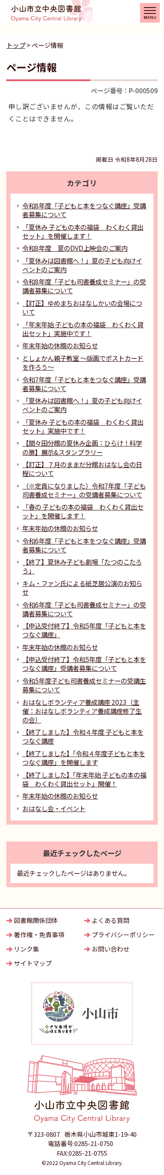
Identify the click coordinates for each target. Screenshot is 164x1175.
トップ (15, 45)
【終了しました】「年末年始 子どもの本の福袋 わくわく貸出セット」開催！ (84, 779)
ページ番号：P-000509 (124, 90)
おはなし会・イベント (53, 808)
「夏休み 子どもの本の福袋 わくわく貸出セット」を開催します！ (82, 231)
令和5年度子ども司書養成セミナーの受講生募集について (84, 685)
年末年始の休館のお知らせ (60, 345)
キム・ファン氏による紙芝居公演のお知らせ (82, 587)
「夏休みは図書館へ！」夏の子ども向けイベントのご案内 (82, 265)
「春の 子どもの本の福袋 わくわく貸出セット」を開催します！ (82, 511)
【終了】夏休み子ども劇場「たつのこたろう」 (82, 566)
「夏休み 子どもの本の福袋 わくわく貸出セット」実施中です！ (82, 426)
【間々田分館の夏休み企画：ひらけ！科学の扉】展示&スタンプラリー (82, 447)
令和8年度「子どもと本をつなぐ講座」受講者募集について (84, 210)
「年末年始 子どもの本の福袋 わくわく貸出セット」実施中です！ (82, 329)
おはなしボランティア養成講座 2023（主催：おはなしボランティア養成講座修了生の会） (82, 710)
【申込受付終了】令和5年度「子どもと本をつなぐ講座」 (84, 630)
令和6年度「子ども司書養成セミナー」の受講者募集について (84, 609)
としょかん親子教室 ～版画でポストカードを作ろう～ (82, 362)
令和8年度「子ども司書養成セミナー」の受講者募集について (84, 286)
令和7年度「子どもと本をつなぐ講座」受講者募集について (84, 384)
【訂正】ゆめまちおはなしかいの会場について (82, 307)
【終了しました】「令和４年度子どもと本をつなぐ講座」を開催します (83, 758)
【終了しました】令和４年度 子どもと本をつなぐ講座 (82, 736)
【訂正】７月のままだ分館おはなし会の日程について (82, 469)
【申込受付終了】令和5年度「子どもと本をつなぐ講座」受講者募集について (84, 664)
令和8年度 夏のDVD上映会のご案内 (74, 247)
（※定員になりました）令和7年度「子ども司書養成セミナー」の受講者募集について (84, 490)
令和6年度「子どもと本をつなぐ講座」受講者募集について (84, 545)
